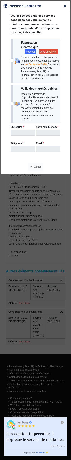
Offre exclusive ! (48, 51)
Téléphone (17, 143)
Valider (37, 166)
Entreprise (17, 127)
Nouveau (31, 51)
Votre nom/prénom (47, 127)
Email (40, 143)
